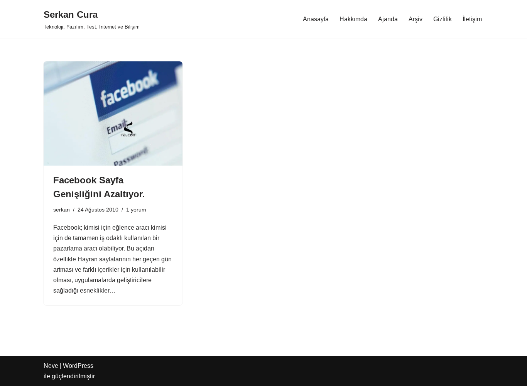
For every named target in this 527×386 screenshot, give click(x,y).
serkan (61, 210)
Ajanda (388, 19)
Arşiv (415, 19)
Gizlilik (442, 19)
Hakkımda (353, 19)
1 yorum (136, 210)
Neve (51, 365)
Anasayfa (316, 19)
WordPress (78, 365)
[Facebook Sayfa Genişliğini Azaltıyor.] (113, 113)
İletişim (472, 19)
